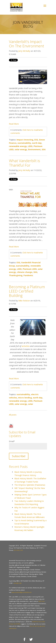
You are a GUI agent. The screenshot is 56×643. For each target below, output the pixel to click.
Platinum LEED (30, 269)
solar (30, 404)
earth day (37, 143)
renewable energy (18, 146)
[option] (28, 418)
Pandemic (28, 275)
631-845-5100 (17, 583)
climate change (24, 272)
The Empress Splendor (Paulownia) (29, 485)
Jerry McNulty (24, 51)
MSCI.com (42, 601)
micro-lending (25, 397)
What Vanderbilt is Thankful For (24, 163)
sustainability (24, 143)
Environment (34, 149)
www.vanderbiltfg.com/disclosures (22, 592)
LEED (30, 146)
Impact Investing (25, 139)
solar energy (21, 149)
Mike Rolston (24, 300)
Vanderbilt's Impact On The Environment (26, 43)
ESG (36, 139)
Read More (14, 124)
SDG (44, 149)
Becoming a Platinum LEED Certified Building (27, 291)
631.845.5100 (18, 550)
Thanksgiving (15, 275)
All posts (12, 414)
